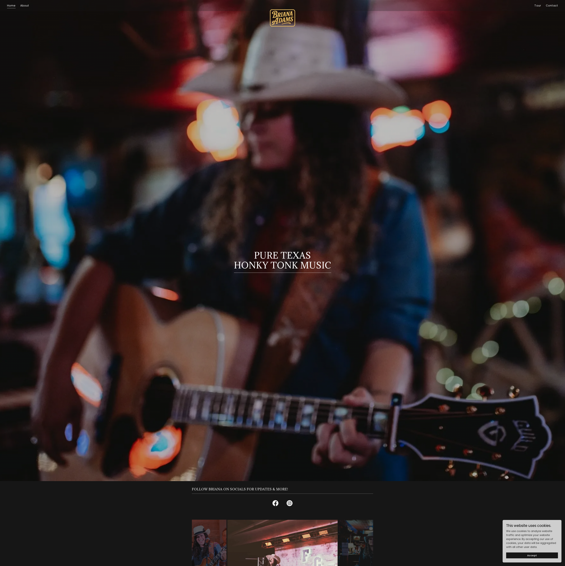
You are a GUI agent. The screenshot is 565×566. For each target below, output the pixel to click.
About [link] (24, 5)
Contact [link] (552, 5)
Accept (532, 555)
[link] (282, 5)
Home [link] (11, 5)
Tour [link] (537, 5)
